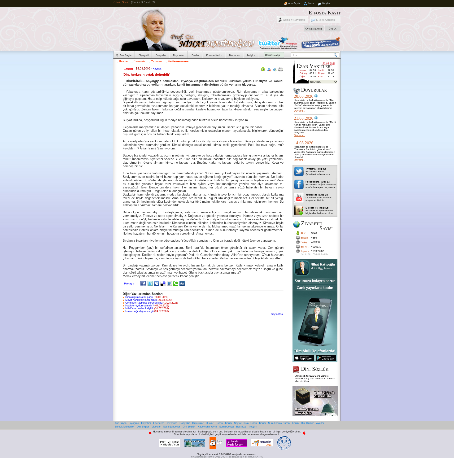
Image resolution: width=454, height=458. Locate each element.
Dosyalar (161, 55)
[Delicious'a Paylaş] (163, 283)
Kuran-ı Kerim (214, 55)
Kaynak (157, 68)
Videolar (156, 426)
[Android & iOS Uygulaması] (314, 361)
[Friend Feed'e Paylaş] (170, 283)
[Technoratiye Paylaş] (176, 283)
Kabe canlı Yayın (207, 426)
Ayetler (320, 423)
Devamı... (299, 110)
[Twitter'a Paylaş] (151, 283)
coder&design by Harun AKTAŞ (246, 456)
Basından (234, 55)
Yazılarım (156, 61)
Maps (311, 3)
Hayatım (123, 61)
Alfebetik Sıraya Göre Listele (312, 376)
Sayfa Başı (277, 314)
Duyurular (178, 55)
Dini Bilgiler (143, 426)
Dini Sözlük (189, 426)
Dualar (195, 55)
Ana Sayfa (294, 3)
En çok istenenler (125, 426)
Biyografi (143, 55)
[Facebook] (143, 283)
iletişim (253, 426)
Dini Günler (307, 423)
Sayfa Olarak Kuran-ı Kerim (250, 423)
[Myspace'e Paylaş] (157, 283)
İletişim (326, 3)
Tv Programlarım (178, 61)
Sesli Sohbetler (171, 426)
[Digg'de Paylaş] (182, 283)
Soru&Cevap (226, 426)
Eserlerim (139, 61)
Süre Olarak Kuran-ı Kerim (283, 423)
